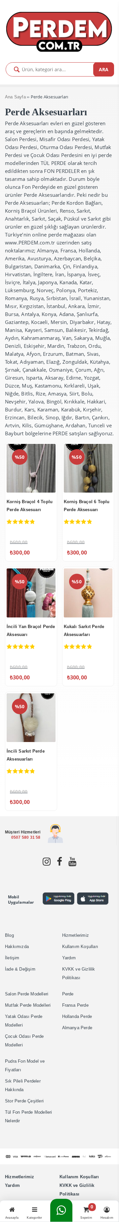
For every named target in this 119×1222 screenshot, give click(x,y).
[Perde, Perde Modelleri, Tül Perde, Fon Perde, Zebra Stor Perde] (59, 50)
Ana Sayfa (15, 96)
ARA (103, 69)
